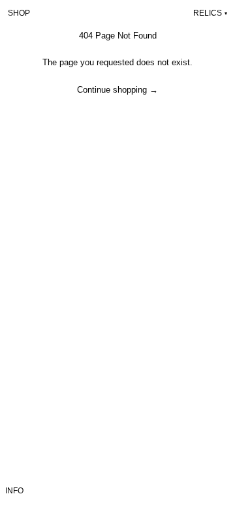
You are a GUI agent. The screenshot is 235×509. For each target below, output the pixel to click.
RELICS (210, 13)
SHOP (19, 13)
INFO (14, 490)
